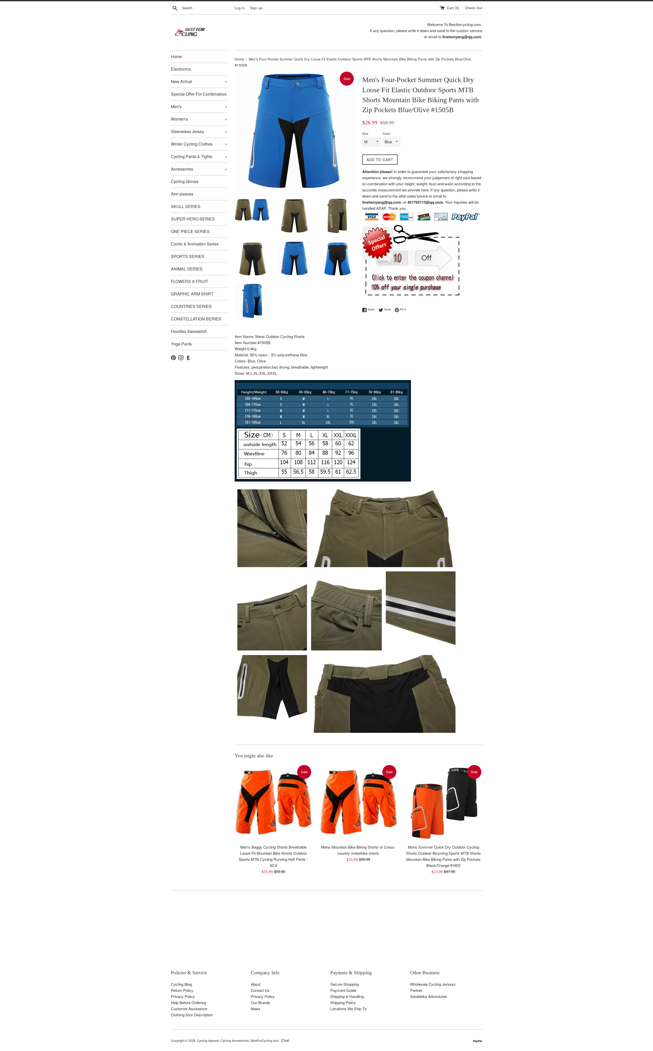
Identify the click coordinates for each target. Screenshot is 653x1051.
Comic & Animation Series (195, 244)
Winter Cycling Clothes (199, 144)
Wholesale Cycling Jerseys (433, 984)
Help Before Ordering (188, 1002)
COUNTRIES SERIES (191, 306)
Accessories (199, 169)
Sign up (256, 7)
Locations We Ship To (348, 1008)
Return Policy (182, 990)
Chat (285, 1040)
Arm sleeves (182, 194)
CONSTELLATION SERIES (196, 319)
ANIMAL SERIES (187, 269)
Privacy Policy (183, 996)
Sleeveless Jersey (199, 131)
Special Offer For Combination (199, 94)
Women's (199, 119)
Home (176, 56)
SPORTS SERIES (187, 256)
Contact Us (260, 990)
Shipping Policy (343, 1002)
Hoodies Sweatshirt (188, 331)
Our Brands (260, 1002)
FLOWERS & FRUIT (189, 281)
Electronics (181, 69)
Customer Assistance (189, 1008)
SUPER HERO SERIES (193, 219)
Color (386, 133)
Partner (416, 990)
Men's (199, 106)
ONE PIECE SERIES (190, 231)
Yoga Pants (181, 344)
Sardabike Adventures (428, 996)
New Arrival (199, 81)
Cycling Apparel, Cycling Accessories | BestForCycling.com (238, 1040)
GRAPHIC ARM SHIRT (192, 294)
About (255, 984)
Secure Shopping (344, 984)
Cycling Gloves (184, 181)
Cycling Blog (181, 984)
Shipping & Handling (347, 996)
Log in (240, 7)
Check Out (473, 7)
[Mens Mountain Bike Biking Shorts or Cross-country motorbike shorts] (358, 802)
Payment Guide (343, 990)
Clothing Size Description (192, 1014)
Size (365, 133)
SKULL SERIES (185, 206)
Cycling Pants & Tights (199, 156)
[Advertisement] (324, 933)
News (255, 1008)
